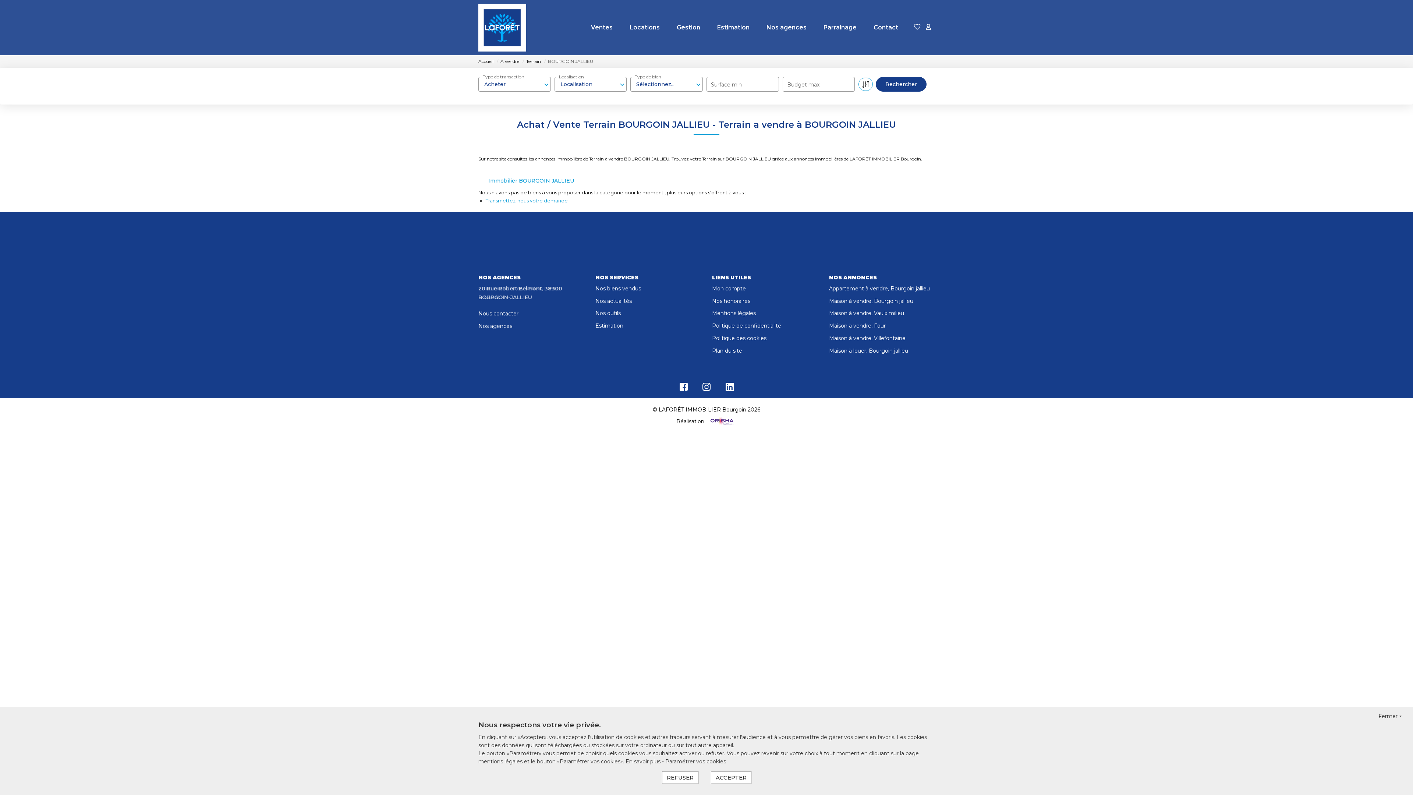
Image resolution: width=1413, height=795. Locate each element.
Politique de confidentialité (746, 325)
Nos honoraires (731, 301)
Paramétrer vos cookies (695, 761)
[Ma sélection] (917, 27)
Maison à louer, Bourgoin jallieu (868, 350)
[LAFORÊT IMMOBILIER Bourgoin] (502, 28)
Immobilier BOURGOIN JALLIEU (531, 180)
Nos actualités (613, 301)
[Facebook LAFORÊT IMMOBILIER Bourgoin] (683, 388)
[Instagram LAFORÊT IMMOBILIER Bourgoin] (706, 388)
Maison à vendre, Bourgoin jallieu (871, 301)
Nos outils (608, 313)
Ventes (602, 27)
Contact (886, 27)
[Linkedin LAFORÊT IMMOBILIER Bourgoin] (729, 388)
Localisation (571, 77)
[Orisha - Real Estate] (721, 421)
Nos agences (786, 27)
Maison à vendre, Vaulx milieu (866, 313)
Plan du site (727, 350)
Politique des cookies (739, 338)
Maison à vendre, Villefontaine (867, 338)
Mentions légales (734, 313)
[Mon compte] (928, 27)
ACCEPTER (731, 777)
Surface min (726, 84)
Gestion (688, 27)
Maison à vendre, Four (857, 325)
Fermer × (1390, 716)
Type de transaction (503, 77)
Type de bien (648, 77)
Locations (645, 27)
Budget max (803, 84)
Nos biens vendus (618, 288)
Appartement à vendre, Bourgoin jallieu (879, 288)
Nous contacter (498, 313)
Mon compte (729, 288)
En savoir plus (644, 761)
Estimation (733, 27)
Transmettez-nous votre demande (527, 201)
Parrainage (840, 27)
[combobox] (514, 84)
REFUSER (680, 777)
